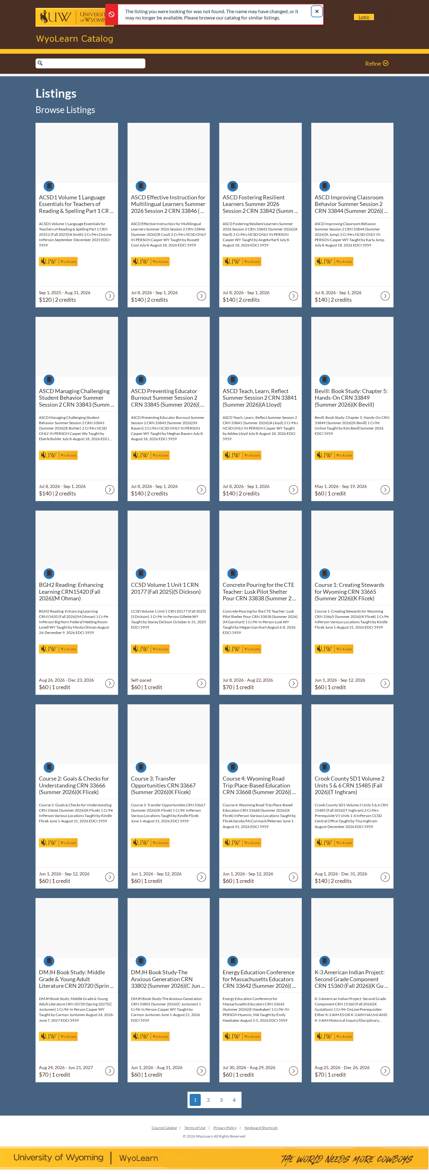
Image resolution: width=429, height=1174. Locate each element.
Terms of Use (194, 1127)
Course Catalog (164, 1127)
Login (364, 16)
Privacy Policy (225, 1127)
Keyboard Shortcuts (261, 1127)
